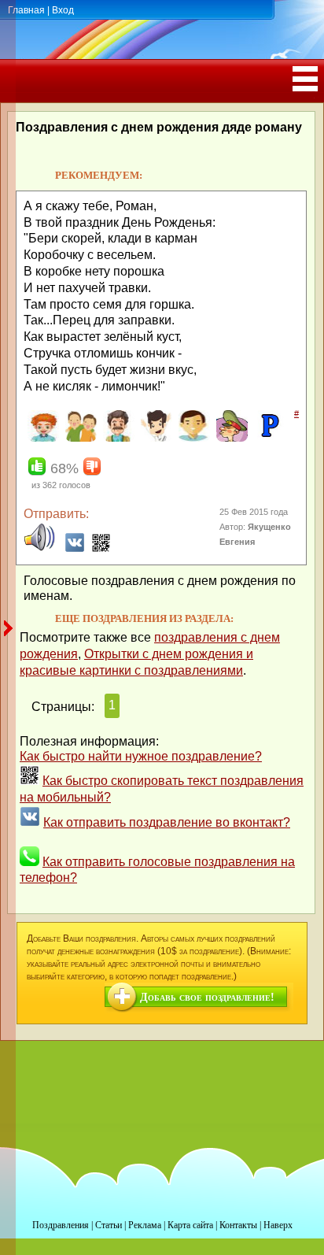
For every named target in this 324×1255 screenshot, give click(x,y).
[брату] (41, 438)
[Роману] (267, 438)
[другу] (79, 438)
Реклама (144, 1225)
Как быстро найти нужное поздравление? (141, 756)
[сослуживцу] (230, 438)
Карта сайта (190, 1225)
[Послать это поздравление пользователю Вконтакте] (74, 548)
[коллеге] (154, 438)
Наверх (278, 1225)
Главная (26, 10)
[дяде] (116, 438)
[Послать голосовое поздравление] (39, 548)
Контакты (238, 1225)
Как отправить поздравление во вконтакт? (166, 822)
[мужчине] (192, 438)
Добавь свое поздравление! (207, 997)
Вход (63, 10)
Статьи (108, 1225)
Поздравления (60, 1225)
